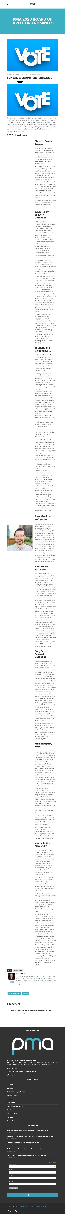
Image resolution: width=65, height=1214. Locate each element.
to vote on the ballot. (43, 122)
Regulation (10, 1110)
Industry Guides (12, 1113)
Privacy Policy (11, 1121)
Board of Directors (14, 993)
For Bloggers (11, 1102)
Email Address (32, 1164)
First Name (12, 1170)
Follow (31, 81)
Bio (10, 970)
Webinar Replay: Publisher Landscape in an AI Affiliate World (27, 1130)
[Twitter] (11, 982)
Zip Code (11, 1181)
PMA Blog (10, 1117)
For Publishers (11, 1099)
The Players (10, 1088)
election (25, 993)
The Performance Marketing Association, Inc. (33, 1206)
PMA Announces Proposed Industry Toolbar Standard (25, 1149)
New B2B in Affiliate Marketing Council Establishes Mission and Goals (30, 1136)
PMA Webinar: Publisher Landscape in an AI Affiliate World (26, 1155)
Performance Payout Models (16, 1092)
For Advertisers (12, 1095)
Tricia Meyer (21, 974)
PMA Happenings (37, 74)
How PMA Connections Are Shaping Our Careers (23, 1143)
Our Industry (11, 1084)
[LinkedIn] (13, 982)
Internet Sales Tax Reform (15, 1106)
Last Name (11, 1175)
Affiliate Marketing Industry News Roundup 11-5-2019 (34, 1010)
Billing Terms (12, 1075)
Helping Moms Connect (32, 978)
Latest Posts (18, 970)
